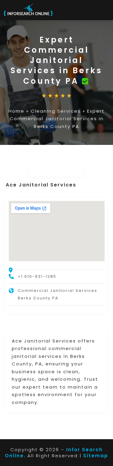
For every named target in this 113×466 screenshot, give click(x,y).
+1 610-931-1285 (37, 276)
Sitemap (95, 455)
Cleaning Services (56, 111)
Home (16, 111)
